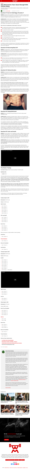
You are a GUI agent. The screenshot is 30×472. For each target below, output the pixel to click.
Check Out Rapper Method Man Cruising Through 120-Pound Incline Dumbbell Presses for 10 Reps (22, 414)
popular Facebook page (14, 380)
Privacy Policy (15, 467)
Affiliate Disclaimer (19, 467)
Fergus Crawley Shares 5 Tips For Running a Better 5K (6, 402)
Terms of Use (11, 467)
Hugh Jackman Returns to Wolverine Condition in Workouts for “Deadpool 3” (7, 414)
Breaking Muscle (7, 467)
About (27, 467)
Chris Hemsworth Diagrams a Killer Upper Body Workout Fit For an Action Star (21, 402)
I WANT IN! (6, 439)
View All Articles (8, 387)
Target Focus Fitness (22, 379)
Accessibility (24, 467)
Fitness (2, 3)
